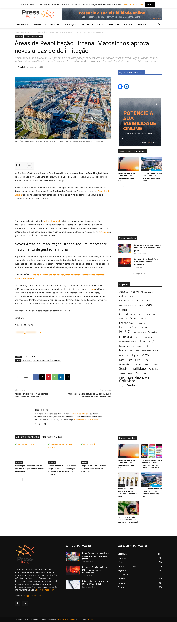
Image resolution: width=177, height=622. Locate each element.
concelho (103, 232)
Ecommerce (126, 322)
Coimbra (123, 309)
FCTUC (124, 331)
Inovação (147, 337)
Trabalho (153, 369)
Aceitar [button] (150, 4)
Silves (134, 364)
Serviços (141, 24)
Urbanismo (56, 360)
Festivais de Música (139, 332)
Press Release (23, 67)
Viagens (122, 386)
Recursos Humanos (133, 359)
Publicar (128, 24)
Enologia (140, 322)
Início (17, 32)
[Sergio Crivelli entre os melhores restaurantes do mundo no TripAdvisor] (96, 453)
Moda (137, 351)
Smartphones (144, 364)
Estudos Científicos (133, 327)
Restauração (124, 364)
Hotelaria (125, 336)
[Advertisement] (62, 152)
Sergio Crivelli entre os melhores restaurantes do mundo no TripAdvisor (94, 468)
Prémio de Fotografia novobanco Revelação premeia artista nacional (128, 519)
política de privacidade (132, 4)
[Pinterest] (48, 377)
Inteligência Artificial (128, 341)
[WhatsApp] (55, 377)
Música (156, 350)
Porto (144, 354)
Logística (130, 346)
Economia (18, 462)
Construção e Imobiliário (138, 314)
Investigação (148, 341)
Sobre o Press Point (45, 589)
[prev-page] (16, 479)
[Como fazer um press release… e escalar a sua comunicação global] (124, 248)
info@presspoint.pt (32, 595)
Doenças (142, 318)
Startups (154, 364)
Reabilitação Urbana (41, 360)
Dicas (133, 318)
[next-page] (21, 479)
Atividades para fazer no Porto (131, 305)
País (39, 32)
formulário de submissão (80, 414)
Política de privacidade (65, 619)
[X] (42, 377)
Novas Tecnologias (128, 355)
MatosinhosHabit (51, 221)
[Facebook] (36, 377)
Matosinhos (27, 360)
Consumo (123, 318)
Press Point (91, 619)
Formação (152, 332)
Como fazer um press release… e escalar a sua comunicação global (148, 248)
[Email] (67, 377)
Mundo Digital (146, 351)
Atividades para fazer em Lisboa (134, 300)
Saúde (144, 457)
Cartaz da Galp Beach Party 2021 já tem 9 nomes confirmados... (146, 262)
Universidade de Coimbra (134, 379)
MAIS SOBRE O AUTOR (52, 437)
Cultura (120, 514)
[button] (159, 25)
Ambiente (121, 170)
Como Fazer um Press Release (86, 420)
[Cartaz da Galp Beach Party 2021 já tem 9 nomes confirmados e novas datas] (124, 262)
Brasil (149, 304)
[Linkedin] (61, 377)
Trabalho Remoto (126, 373)
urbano (91, 289)
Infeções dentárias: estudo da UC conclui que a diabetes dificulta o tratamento (89, 395)
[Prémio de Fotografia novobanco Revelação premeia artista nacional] (128, 508)
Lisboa (122, 345)
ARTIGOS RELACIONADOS (27, 437)
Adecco (124, 291)
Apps (132, 296)
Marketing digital (142, 346)
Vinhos (132, 385)
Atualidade (23, 24)
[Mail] (46, 424)
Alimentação (147, 292)
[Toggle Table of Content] (28, 165)
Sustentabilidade (133, 368)
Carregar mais (139, 273)
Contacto (114, 24)
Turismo (145, 170)
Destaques (19, 36)
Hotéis (137, 337)
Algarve (135, 291)
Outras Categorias (28, 32)
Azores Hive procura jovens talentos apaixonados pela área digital (31, 395)
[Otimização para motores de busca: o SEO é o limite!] (73, 584)
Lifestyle (84, 462)
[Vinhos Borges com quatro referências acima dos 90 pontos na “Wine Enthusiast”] (128, 479)
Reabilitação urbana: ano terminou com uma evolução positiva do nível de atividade (29, 468)
